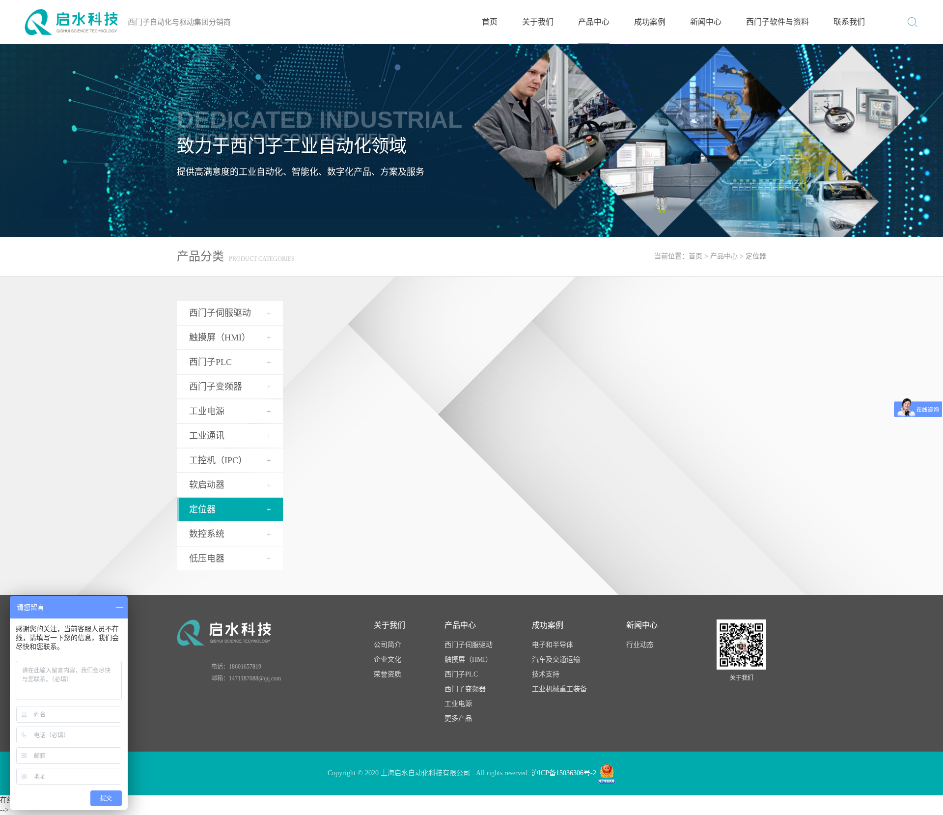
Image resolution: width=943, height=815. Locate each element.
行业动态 (640, 644)
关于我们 (538, 22)
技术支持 (545, 674)
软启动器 (206, 485)
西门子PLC (461, 674)
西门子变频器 (465, 689)
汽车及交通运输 (556, 659)
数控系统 (206, 534)
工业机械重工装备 (559, 689)
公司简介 (387, 644)
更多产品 (458, 718)
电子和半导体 (552, 644)
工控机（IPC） (218, 460)
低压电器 (206, 558)
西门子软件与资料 (777, 22)
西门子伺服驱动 (468, 644)
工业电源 (206, 411)
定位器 (756, 256)
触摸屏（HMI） (219, 337)
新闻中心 (705, 22)
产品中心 (594, 22)
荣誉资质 (387, 674)
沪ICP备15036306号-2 (563, 773)
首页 (490, 22)
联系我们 (849, 22)
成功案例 (650, 22)
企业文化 (387, 659)
